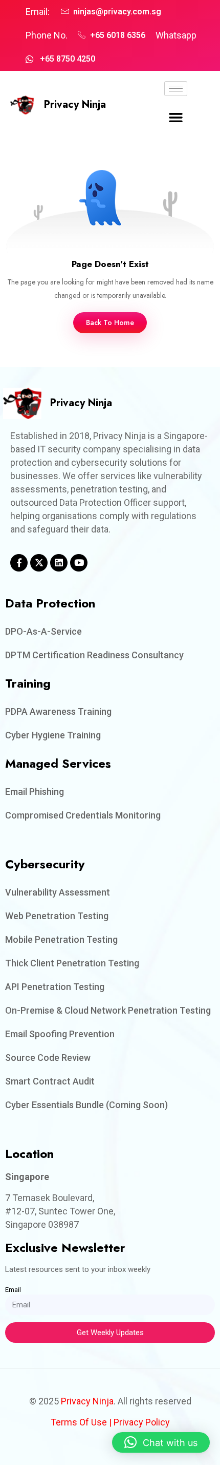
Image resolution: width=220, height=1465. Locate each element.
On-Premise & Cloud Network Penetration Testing (108, 1010)
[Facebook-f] (19, 563)
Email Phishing (34, 791)
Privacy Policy (142, 1422)
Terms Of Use (79, 1422)
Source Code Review (48, 1057)
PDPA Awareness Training (58, 711)
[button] (176, 117)
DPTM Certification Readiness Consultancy (94, 655)
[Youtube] (78, 563)
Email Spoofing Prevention (60, 1034)
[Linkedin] (59, 563)
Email (13, 1289)
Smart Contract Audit (50, 1081)
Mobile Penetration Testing (61, 939)
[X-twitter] (39, 563)
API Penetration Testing (54, 986)
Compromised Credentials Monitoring (83, 815)
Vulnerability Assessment (57, 892)
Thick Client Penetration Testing (72, 963)
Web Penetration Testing (56, 915)
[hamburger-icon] (175, 88)
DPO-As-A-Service (43, 631)
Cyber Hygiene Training (53, 735)
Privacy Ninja (75, 104)
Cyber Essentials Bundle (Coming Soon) (86, 1104)
